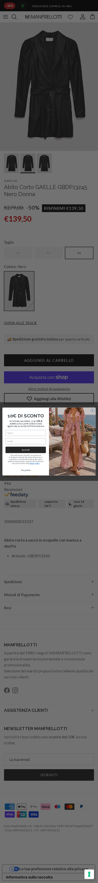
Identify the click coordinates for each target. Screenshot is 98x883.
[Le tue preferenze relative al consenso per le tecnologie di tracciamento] (89, 874)
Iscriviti (26, 450)
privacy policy (34, 463)
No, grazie (25, 470)
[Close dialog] (92, 410)
